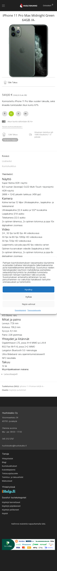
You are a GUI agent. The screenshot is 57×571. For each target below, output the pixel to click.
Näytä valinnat (28, 304)
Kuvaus (5, 156)
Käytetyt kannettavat (11, 502)
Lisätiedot (7, 161)
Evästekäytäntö (20, 310)
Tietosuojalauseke (34, 310)
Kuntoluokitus (9, 166)
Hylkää (28, 296)
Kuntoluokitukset (9, 466)
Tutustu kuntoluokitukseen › (12, 127)
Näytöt (5, 513)
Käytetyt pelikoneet (10, 509)
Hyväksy (28, 289)
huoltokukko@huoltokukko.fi (14, 446)
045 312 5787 (8, 439)
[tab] (28, 156)
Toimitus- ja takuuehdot (12, 477)
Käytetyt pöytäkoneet (11, 506)
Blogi (4, 462)
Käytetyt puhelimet (17, 390)
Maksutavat (7, 480)
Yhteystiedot (7, 458)
